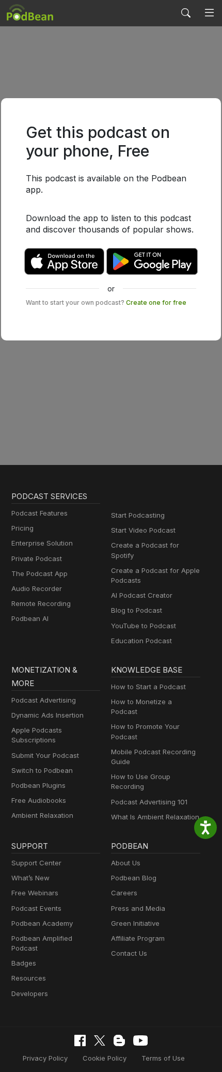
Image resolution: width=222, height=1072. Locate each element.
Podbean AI (30, 618)
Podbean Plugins (38, 785)
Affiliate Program (138, 938)
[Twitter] (99, 1040)
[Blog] (119, 1040)
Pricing (22, 528)
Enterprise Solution (42, 543)
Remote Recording (41, 603)
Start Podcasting (138, 515)
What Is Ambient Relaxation (155, 817)
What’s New (30, 878)
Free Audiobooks (38, 800)
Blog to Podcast (136, 610)
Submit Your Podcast (45, 755)
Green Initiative (135, 923)
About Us (125, 863)
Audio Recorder (36, 588)
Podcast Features (39, 513)
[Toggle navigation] (209, 13)
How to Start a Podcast (148, 686)
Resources (28, 978)
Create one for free (156, 302)
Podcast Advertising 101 (149, 802)
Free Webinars (34, 893)
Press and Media (138, 908)
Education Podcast (141, 640)
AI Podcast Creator (141, 595)
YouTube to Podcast (143, 626)
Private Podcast (36, 558)
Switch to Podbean (42, 770)
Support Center (36, 863)
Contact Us (129, 953)
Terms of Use (163, 1058)
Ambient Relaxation (42, 815)
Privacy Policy (45, 1058)
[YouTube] (140, 1040)
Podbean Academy (42, 923)
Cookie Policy (104, 1058)
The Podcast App (39, 573)
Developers (29, 993)
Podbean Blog (133, 878)
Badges (23, 963)
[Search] (186, 13)
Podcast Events (36, 908)
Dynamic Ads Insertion (47, 715)
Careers (124, 893)
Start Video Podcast (143, 530)
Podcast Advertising (43, 700)
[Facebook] (80, 1040)
